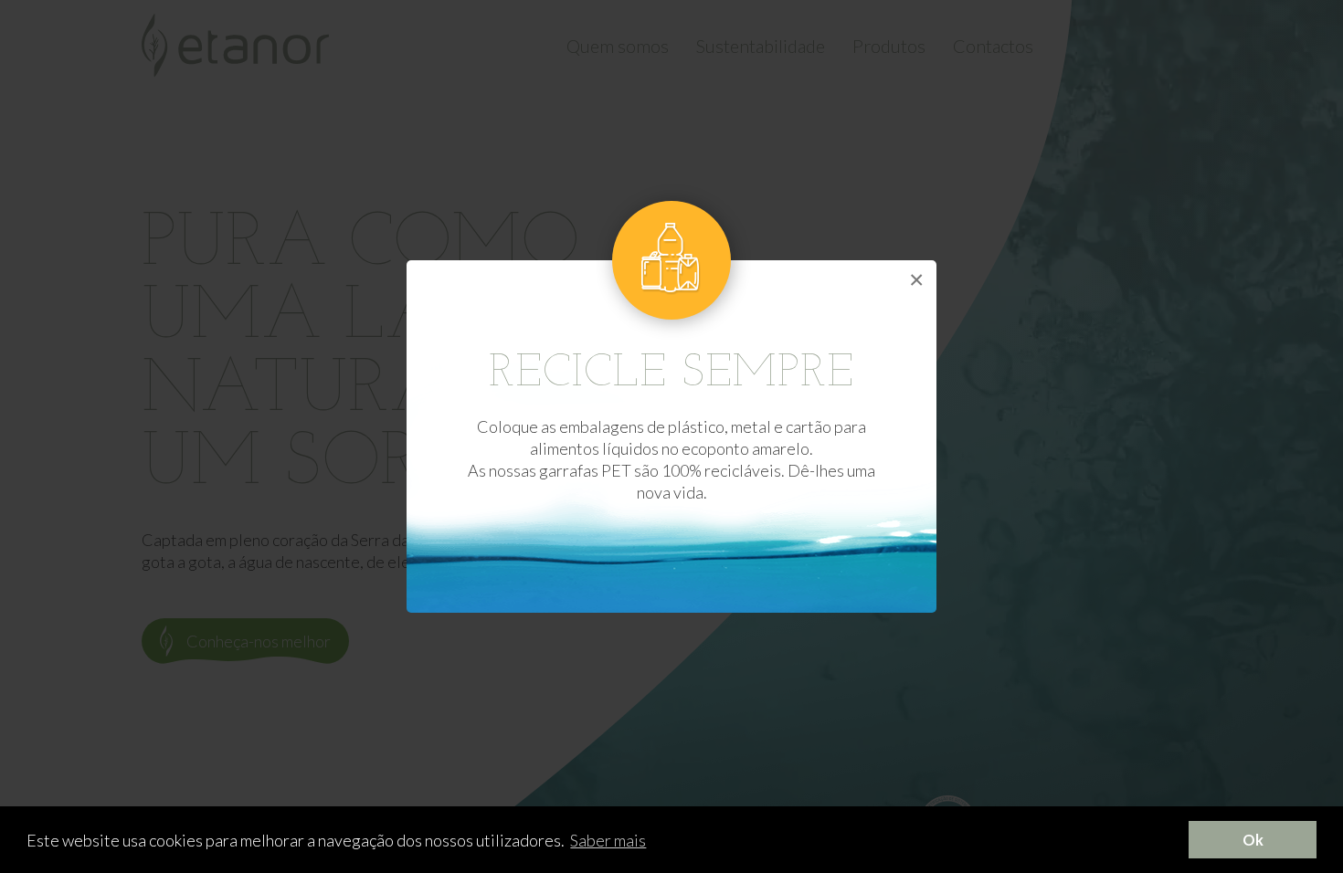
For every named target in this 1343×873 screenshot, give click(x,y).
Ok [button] (1253, 839)
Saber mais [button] (608, 840)
